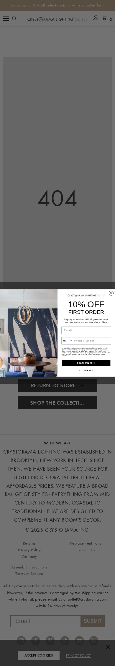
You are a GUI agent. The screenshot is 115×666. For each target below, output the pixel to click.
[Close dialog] (111, 293)
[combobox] (67, 340)
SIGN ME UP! (86, 363)
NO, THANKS (86, 371)
